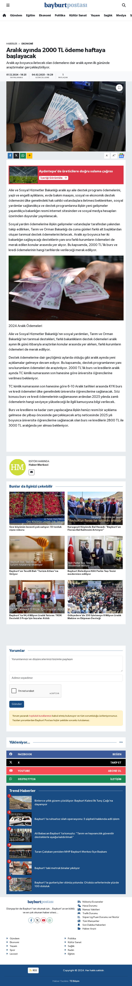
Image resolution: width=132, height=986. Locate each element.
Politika (60, 15)
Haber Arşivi (89, 928)
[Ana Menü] (8, 5)
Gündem (16, 15)
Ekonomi (45, 15)
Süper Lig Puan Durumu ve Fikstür (100, 917)
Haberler (11, 44)
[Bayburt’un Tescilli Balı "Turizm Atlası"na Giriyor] (37, 552)
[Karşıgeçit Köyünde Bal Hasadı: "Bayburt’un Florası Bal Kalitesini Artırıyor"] (95, 508)
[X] (37, 920)
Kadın (71, 950)
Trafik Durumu (90, 913)
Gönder (17, 704)
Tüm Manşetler (90, 921)
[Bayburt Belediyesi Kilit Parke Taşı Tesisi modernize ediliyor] (95, 552)
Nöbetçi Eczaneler (92, 902)
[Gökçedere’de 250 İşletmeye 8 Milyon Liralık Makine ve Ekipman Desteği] (95, 596)
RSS (34, 970)
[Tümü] (121, 742)
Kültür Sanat (78, 15)
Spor (12, 950)
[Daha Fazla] (29, 156)
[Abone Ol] (121, 155)
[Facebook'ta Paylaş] (10, 156)
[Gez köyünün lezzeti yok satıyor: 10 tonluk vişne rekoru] (37, 508)
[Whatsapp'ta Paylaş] (23, 156)
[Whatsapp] (50, 920)
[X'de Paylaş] (16, 156)
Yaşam (95, 15)
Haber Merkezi (38, 464)
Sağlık (108, 15)
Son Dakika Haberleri (94, 925)
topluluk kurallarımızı (40, 716)
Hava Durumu (89, 905)
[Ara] (124, 5)
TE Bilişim (74, 981)
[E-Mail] (31, 472)
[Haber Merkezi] (17, 467)
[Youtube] (43, 920)
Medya (121, 15)
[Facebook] (31, 920)
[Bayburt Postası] (65, 6)
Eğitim (30, 15)
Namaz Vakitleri (91, 909)
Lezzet (14, 954)
